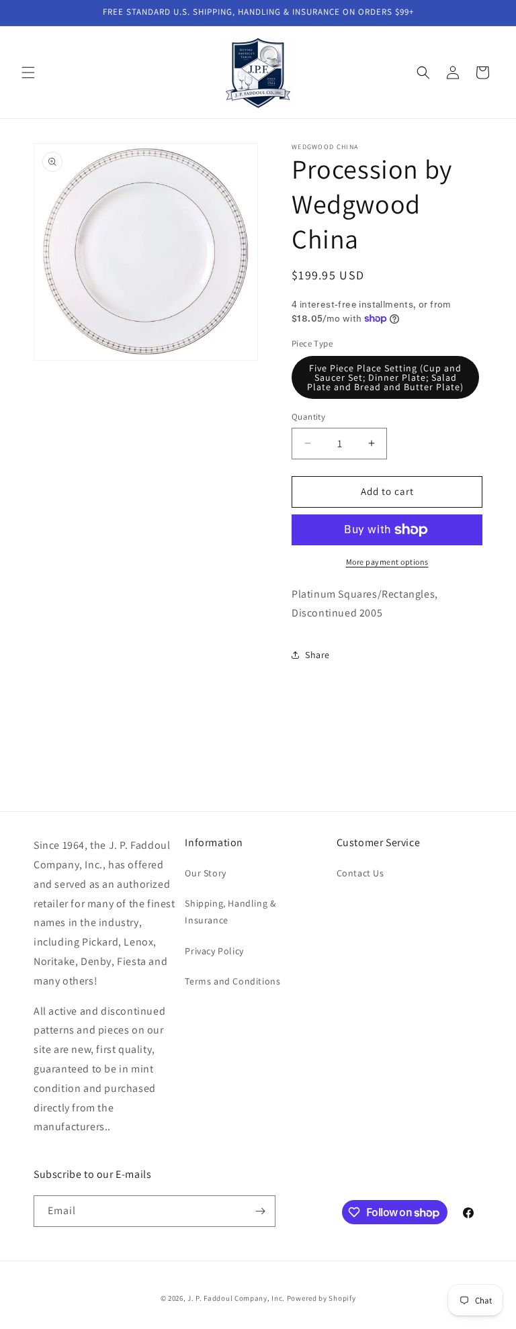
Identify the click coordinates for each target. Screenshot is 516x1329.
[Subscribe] (260, 1211)
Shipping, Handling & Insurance (230, 911)
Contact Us (360, 873)
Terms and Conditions (232, 981)
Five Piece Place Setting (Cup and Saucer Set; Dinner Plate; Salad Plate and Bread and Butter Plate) (385, 377)
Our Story (205, 873)
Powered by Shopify (321, 1298)
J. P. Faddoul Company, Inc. (236, 1298)
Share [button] (317, 655)
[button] (28, 72)
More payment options (387, 562)
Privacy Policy (214, 951)
